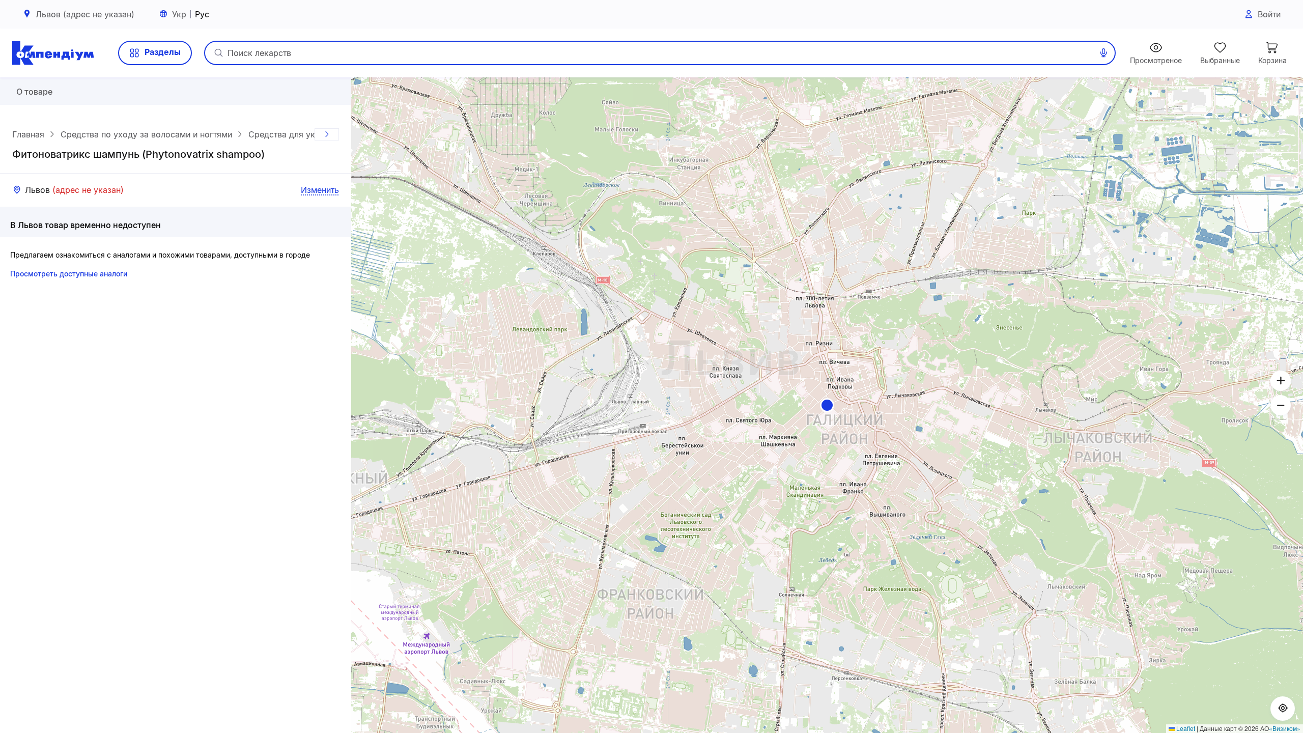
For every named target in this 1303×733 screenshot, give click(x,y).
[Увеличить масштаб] (1280, 381)
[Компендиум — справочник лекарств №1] (53, 53)
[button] (827, 405)
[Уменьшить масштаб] (1280, 405)
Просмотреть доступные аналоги (68, 273)
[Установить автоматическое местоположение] (1282, 708)
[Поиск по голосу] (1103, 53)
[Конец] (327, 134)
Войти (1269, 14)
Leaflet (1185, 728)
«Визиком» (1284, 728)
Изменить (320, 190)
